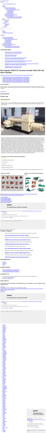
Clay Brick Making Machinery (5, 199)
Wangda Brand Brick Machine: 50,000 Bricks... (11, 271)
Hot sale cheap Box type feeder (10, 55)
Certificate (7, 24)
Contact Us (5, 26)
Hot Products (20, 287)
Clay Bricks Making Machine (5, 200)
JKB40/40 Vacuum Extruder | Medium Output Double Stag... (16, 64)
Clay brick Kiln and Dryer (9, 13)
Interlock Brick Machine (9, 15)
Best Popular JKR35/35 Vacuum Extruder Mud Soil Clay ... (15, 61)
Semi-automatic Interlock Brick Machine (14, 17)
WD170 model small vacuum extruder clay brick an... (17, 257)
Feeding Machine (10, 11)
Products (4, 6)
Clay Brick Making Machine (10, 7)
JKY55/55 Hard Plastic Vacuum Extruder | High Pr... (17, 235)
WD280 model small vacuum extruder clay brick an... (17, 244)
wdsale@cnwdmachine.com (8, 278)
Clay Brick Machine (4, 197)
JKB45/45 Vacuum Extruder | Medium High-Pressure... (17, 252)
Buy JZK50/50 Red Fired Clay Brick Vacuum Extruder (18, 248)
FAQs (6, 25)
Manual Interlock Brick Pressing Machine (14, 16)
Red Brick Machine (3, 288)
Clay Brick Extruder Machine (13, 288)
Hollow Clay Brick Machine (5, 202)
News (4, 18)
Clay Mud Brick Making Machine (6, 201)
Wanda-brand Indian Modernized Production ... (11, 270)
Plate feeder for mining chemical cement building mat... (14, 58)
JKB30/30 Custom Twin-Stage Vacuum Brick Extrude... (18, 239)
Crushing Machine (10, 10)
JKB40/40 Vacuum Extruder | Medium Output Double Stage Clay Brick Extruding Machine (20, 194)
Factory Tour (7, 23)
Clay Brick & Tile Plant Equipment (11, 14)
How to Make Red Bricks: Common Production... (11, 269)
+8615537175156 (5, 0)
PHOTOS (7, 20)
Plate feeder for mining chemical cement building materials (13, 195)
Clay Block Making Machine (9, 289)
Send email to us (3, 91)
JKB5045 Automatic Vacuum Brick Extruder (13, 67)
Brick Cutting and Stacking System (13, 9)
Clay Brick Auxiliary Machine (10, 8)
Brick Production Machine (23, 288)
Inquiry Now (2, 286)
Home (4, 5)
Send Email (2, 291)
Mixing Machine (10, 12)
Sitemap (24, 287)
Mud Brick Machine (32, 288)
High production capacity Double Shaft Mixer (13, 53)
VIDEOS (6, 21)
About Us (4, 22)
